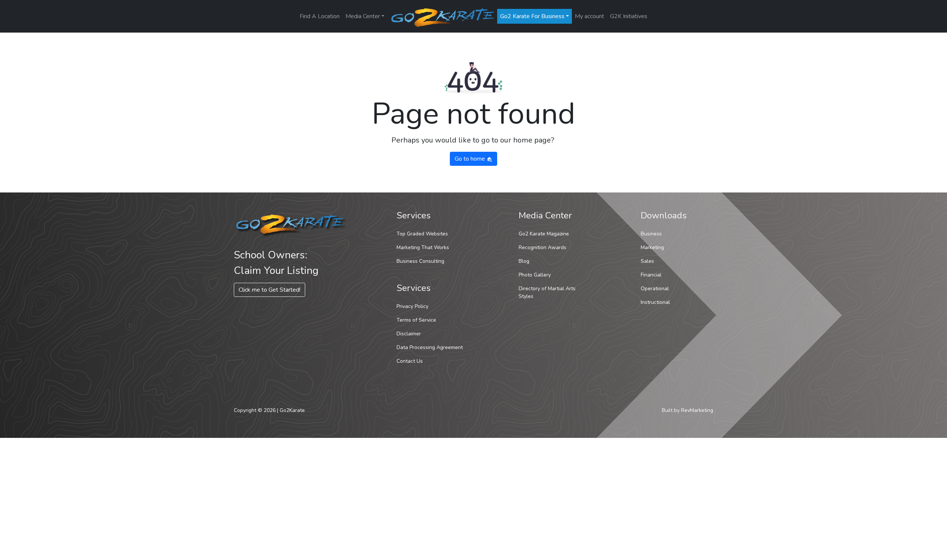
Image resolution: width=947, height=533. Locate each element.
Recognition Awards (542, 247)
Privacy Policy (412, 306)
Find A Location (320, 16)
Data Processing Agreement (430, 347)
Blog (524, 261)
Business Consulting (420, 261)
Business (651, 233)
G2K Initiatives (628, 16)
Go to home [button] (470, 159)
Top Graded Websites (422, 233)
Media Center (363, 16)
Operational (655, 288)
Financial (651, 274)
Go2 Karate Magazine (544, 233)
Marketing (652, 247)
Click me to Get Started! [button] (269, 290)
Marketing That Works (423, 247)
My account (589, 16)
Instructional (655, 302)
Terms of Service (416, 320)
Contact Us (410, 361)
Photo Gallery (535, 274)
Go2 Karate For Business (532, 16)
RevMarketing (697, 410)
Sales (647, 261)
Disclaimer (409, 333)
